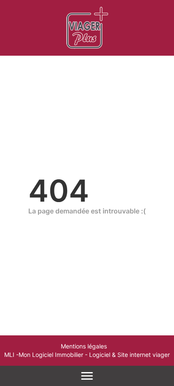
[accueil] (87, 28)
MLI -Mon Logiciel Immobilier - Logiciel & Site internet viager (87, 354)
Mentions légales (84, 346)
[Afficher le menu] (87, 376)
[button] (160, 345)
